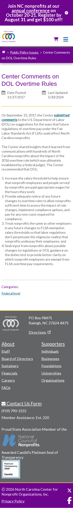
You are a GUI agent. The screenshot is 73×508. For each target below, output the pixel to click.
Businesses (50, 358)
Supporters (53, 344)
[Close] (66, 13)
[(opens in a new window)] (21, 441)
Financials (9, 373)
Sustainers (10, 366)
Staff (5, 351)
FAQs (5, 387)
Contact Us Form (24, 403)
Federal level (10, 293)
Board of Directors (17, 358)
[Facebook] (69, 500)
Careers (8, 380)
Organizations (52, 380)
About (8, 344)
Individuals (50, 351)
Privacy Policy (13, 501)
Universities (51, 373)
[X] (69, 490)
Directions (37, 332)
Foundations (51, 366)
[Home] (8, 37)
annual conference (31, 10)
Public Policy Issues (24, 52)
